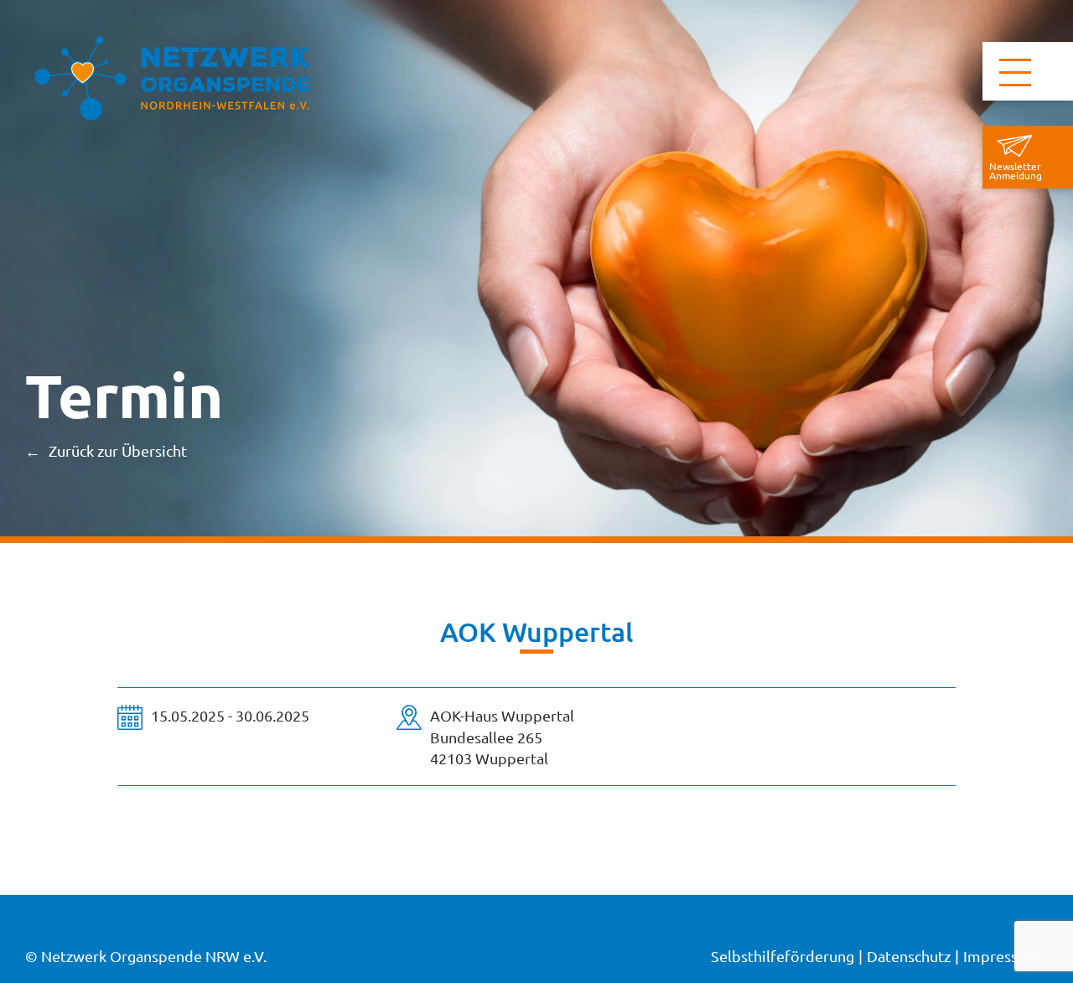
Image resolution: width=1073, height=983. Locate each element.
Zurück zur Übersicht (118, 450)
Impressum (1001, 956)
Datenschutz (909, 956)
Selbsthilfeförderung (782, 956)
